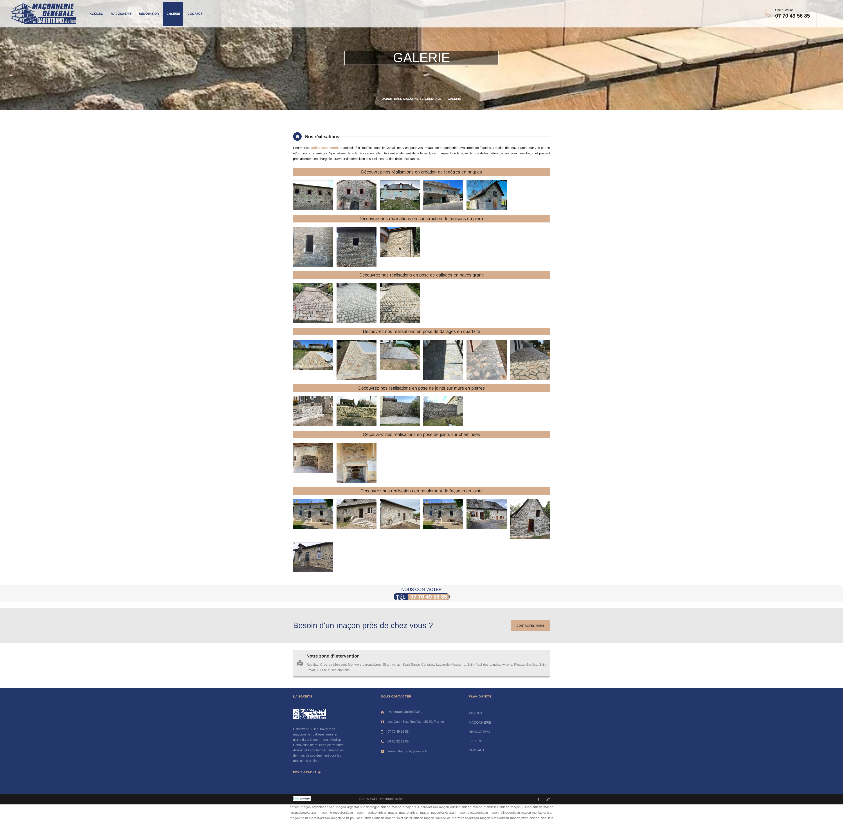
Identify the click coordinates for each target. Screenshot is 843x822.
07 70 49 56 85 (428, 597)
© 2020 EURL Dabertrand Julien (381, 798)
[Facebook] (538, 799)
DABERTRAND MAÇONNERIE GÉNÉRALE (411, 98)
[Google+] (548, 799)
